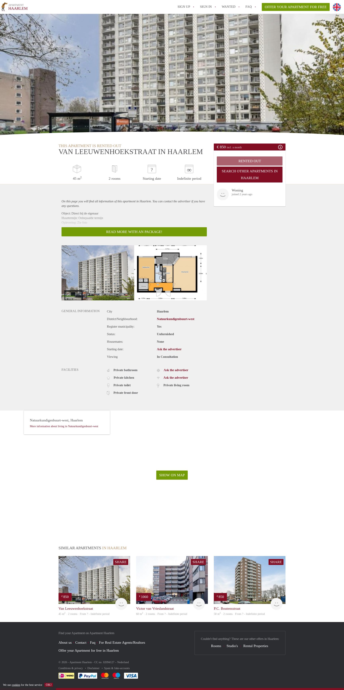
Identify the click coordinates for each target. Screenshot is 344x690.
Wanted (229, 6)
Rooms (216, 646)
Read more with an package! (134, 232)
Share (121, 562)
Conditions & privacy (71, 668)
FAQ (248, 6)
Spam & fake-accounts (117, 668)
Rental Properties (255, 646)
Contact (80, 642)
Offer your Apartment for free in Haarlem (89, 650)
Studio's (232, 646)
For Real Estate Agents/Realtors (122, 642)
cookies (16, 684)
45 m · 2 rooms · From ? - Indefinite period (84, 613)
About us (65, 642)
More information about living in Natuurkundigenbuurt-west (64, 426)
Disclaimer (93, 668)
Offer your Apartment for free (296, 7)
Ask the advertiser (169, 349)
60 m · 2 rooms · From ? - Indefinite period (161, 613)
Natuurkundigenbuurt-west (175, 319)
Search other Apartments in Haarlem (250, 174)
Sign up (184, 6)
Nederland (123, 662)
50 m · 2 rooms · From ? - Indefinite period (239, 613)
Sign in (206, 6)
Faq (92, 642)
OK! (49, 684)
